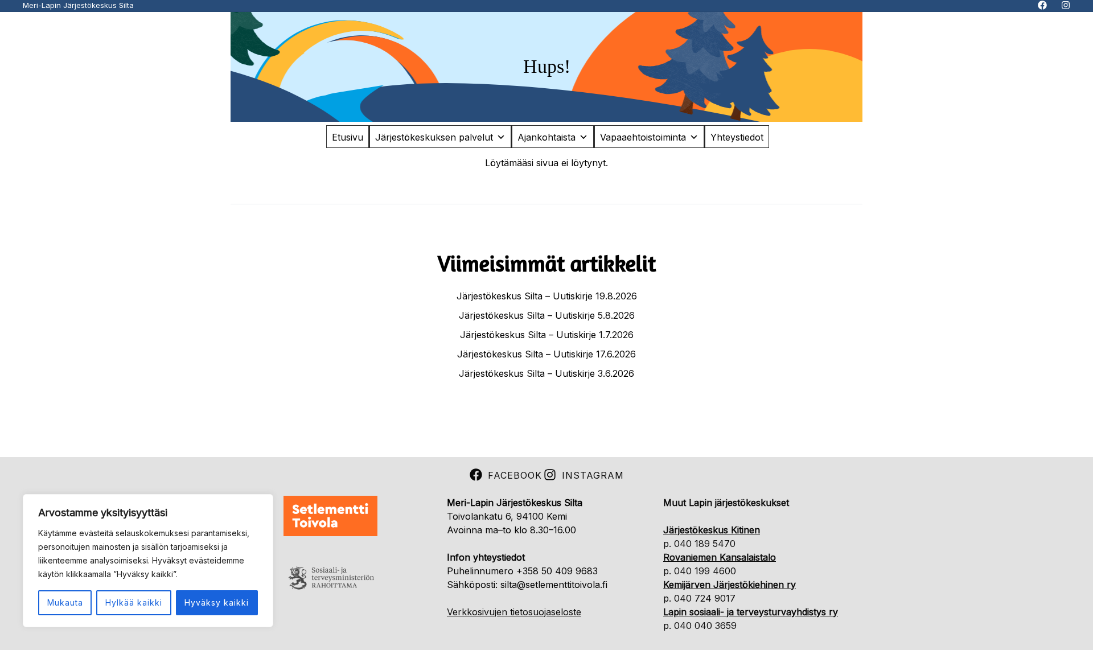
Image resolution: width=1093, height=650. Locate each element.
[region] (148, 560)
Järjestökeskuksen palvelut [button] (434, 137)
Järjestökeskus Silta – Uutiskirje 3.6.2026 (546, 373)
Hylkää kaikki (133, 602)
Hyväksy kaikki (216, 602)
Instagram (593, 475)
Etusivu (347, 137)
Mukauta (65, 602)
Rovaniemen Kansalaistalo (719, 557)
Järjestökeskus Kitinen (711, 530)
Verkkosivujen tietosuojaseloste (514, 612)
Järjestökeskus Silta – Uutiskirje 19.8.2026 (547, 296)
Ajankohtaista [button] (546, 137)
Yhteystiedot (736, 137)
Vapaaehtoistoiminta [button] (643, 137)
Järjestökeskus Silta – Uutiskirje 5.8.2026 (547, 315)
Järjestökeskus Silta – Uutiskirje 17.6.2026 (546, 354)
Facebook (515, 475)
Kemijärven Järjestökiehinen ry (729, 584)
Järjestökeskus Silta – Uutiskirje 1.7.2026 (547, 334)
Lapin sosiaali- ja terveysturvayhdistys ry (750, 612)
